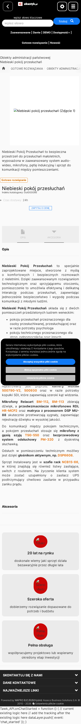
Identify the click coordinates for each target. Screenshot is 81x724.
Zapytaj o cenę (40, 208)
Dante (36, 32)
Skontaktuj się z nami (22, 675)
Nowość (55, 42)
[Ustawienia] (62, 6)
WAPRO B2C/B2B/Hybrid (28, 700)
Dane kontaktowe (19, 683)
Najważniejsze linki (21, 690)
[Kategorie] (73, 6)
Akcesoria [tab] (54, 237)
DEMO (47, 32)
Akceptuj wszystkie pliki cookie (40, 361)
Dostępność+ (61, 32)
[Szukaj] (66, 21)
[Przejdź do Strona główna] (3, 68)
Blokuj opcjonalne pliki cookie (40, 369)
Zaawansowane (20, 32)
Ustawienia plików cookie (49, 703)
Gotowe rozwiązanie (35, 42)
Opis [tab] (23, 237)
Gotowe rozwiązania (27, 68)
